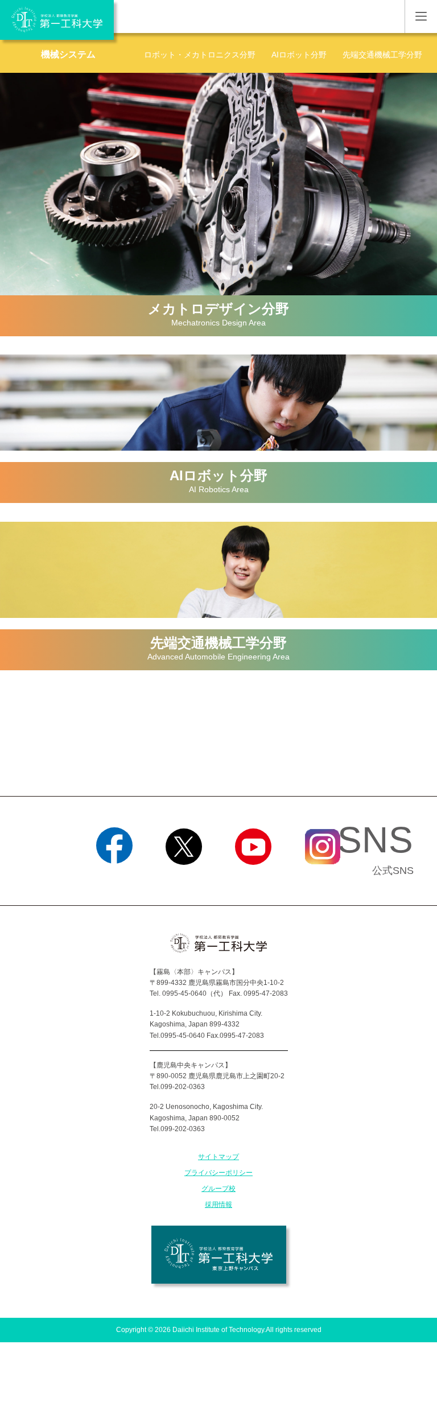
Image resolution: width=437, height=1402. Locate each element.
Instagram (322, 879)
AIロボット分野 (299, 54)
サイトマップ (218, 1157)
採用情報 (218, 1205)
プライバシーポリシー (218, 1173)
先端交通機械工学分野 (382, 54)
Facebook (115, 879)
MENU (421, 16)
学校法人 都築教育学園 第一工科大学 (57, 20)
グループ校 (218, 1189)
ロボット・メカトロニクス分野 (199, 54)
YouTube (253, 879)
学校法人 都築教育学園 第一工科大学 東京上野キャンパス (218, 1255)
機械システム (68, 54)
